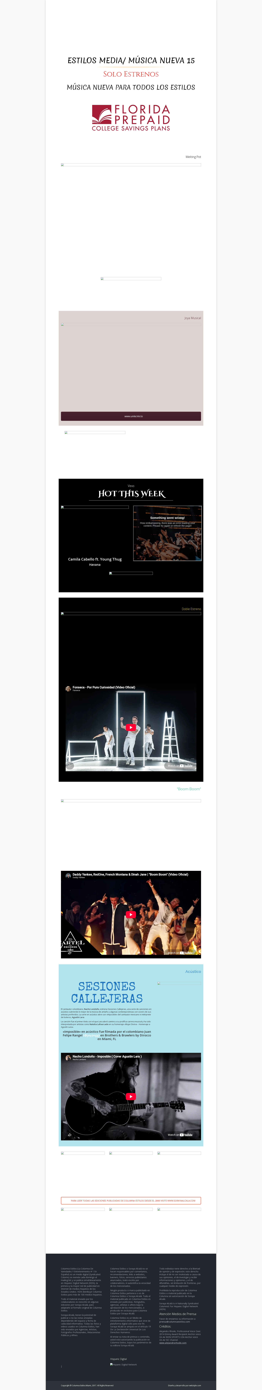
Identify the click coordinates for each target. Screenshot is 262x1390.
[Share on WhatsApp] (2, 385)
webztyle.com (195, 1385)
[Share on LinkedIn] (2, 367)
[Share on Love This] (2, 379)
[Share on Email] (2, 373)
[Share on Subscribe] (2, 391)
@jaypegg (91, 1035)
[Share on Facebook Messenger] (2, 397)
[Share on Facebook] (2, 355)
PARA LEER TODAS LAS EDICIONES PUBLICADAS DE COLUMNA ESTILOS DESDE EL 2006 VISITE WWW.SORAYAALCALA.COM (132, 1200)
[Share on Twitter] (2, 361)
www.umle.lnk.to (133, 416)
